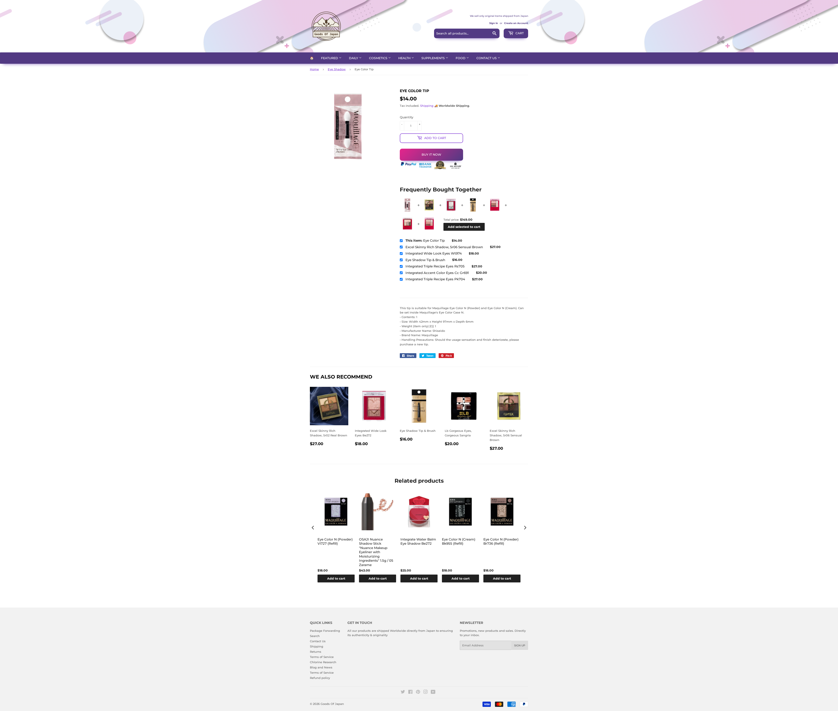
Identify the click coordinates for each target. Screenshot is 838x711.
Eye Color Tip (425, 240)
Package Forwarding (325, 630)
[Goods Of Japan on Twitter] (403, 692)
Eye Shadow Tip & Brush (425, 260)
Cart (519, 33)
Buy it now (431, 155)
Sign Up (519, 645)
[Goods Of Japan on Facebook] (410, 692)
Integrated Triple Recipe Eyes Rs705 (435, 266)
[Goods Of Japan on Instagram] (425, 692)
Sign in (493, 23)
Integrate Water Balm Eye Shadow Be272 (418, 541)
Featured (330, 58)
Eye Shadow (337, 69)
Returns (315, 651)
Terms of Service (322, 657)
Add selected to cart (464, 227)
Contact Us (487, 58)
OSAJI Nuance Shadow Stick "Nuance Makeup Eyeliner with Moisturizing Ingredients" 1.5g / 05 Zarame (376, 552)
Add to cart (336, 578)
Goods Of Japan (332, 704)
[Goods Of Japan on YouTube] (433, 692)
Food (461, 58)
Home (314, 69)
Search (315, 636)
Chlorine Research (323, 662)
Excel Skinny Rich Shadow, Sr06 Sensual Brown (444, 247)
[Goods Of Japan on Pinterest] (418, 692)
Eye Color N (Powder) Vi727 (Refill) (335, 541)
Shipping (426, 105)
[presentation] (313, 527)
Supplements (433, 58)
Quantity (406, 117)
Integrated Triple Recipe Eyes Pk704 (435, 279)
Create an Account (516, 23)
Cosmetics (378, 58)
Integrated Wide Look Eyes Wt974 (433, 253)
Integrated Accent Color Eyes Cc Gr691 (437, 273)
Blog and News (321, 667)
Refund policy (320, 678)
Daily (354, 58)
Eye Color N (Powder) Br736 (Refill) (501, 541)
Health (404, 58)
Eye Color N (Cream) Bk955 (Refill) (458, 541)
